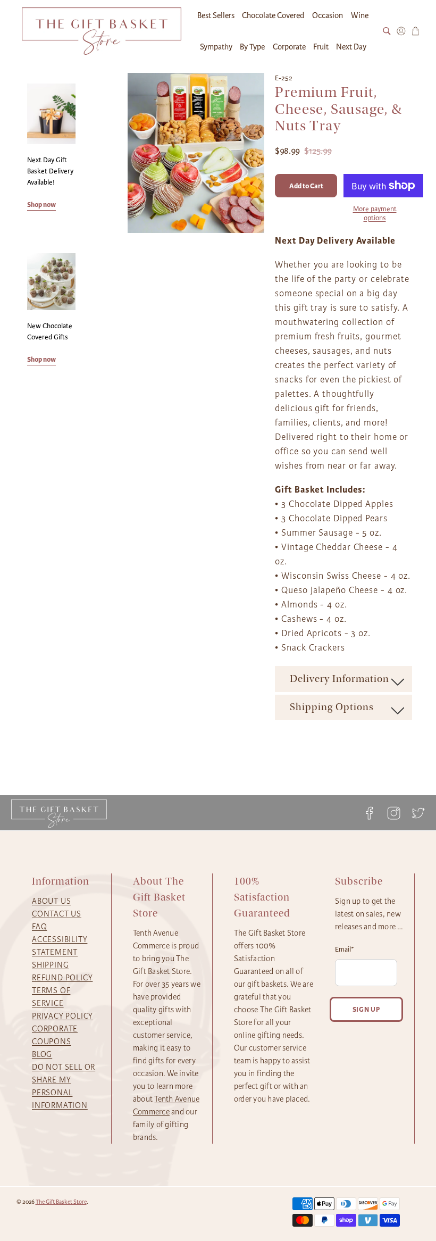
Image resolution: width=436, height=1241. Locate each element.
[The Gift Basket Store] (101, 31)
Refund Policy (62, 977)
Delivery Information (339, 679)
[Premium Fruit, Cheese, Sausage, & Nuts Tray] (196, 153)
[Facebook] (369, 813)
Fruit (321, 47)
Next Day (351, 47)
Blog (42, 1054)
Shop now (41, 204)
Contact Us (56, 914)
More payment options (375, 213)
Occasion (327, 15)
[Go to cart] (415, 31)
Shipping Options (332, 707)
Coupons (51, 1041)
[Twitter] (415, 813)
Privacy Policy (62, 1016)
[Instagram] (394, 813)
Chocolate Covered (273, 15)
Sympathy (216, 47)
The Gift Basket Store (61, 1201)
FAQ (39, 926)
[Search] (387, 31)
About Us (51, 901)
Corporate (289, 47)
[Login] (401, 31)
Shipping (50, 965)
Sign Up (366, 1009)
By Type (252, 47)
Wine (359, 15)
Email (344, 949)
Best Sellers (215, 15)
